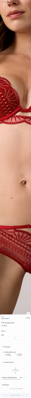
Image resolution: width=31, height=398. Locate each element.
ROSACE (2, 316)
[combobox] (15, 338)
